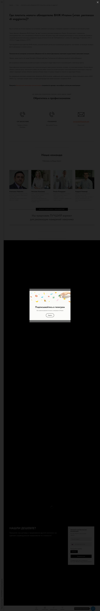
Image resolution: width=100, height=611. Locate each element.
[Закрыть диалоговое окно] (97, 2)
